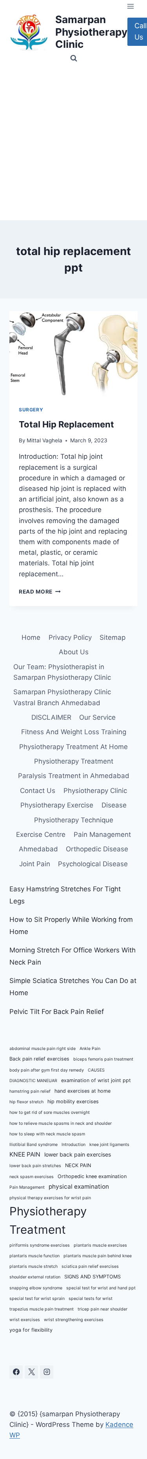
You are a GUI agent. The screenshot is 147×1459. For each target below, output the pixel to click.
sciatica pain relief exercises (90, 1266)
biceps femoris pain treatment (103, 1059)
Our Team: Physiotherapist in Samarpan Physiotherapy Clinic (62, 672)
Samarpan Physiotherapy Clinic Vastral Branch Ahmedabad (62, 697)
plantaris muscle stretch (33, 1266)
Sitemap (112, 637)
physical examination (79, 1186)
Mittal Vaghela (44, 440)
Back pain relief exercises (39, 1059)
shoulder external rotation (34, 1277)
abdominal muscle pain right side (42, 1048)
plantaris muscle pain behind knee (98, 1255)
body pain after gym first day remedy (46, 1070)
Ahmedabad (38, 849)
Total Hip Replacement (66, 424)
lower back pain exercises (77, 1154)
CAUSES (96, 1070)
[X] (31, 1372)
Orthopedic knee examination (92, 1176)
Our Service (97, 717)
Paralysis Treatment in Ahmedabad (73, 776)
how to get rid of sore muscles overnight (49, 1112)
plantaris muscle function (34, 1255)
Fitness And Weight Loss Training (73, 732)
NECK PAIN (78, 1165)
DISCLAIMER (51, 717)
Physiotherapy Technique (73, 820)
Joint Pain (34, 864)
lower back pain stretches (35, 1165)
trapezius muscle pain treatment (41, 1309)
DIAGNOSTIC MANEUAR (33, 1080)
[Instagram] (46, 1372)
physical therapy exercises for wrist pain (50, 1197)
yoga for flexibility (31, 1330)
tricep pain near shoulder (102, 1309)
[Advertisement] (73, 142)
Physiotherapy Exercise (56, 805)
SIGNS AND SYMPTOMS (92, 1277)
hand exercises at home (82, 1091)
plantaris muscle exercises (100, 1245)
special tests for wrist (91, 1298)
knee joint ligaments (109, 1144)
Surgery (31, 410)
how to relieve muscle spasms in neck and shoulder (60, 1123)
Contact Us (37, 791)
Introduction (73, 1144)
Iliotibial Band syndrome (33, 1144)
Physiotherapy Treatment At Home (73, 747)
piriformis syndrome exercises (39, 1245)
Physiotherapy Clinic (95, 791)
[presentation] (73, 353)
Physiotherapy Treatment (73, 761)
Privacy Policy (70, 637)
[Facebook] (16, 1372)
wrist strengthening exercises (73, 1319)
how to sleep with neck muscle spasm (47, 1134)
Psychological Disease (93, 864)
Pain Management (102, 834)
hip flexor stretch (26, 1101)
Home (31, 637)
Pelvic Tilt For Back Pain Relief (56, 1012)
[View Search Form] (74, 58)
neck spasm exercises (31, 1176)
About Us (74, 652)
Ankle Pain (90, 1048)
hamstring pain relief (30, 1091)
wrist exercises (24, 1319)
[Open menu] (130, 6)
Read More (40, 591)
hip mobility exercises (73, 1101)
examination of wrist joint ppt (96, 1080)
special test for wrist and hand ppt (101, 1288)
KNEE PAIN (24, 1154)
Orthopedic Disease (97, 849)
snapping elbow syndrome (35, 1288)
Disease (114, 805)
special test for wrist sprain (37, 1298)
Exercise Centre (40, 834)
